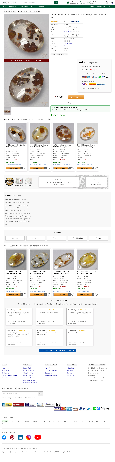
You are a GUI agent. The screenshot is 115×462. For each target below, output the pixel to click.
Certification (78, 238)
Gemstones (13, 6)
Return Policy (27, 368)
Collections (70, 368)
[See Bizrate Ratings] (75, 21)
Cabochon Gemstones (9, 378)
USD (110, 6)
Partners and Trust (51, 375)
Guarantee (57, 238)
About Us (48, 368)
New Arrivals (24, 6)
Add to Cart (76, 97)
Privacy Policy (28, 375)
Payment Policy (28, 370)
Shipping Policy (28, 373)
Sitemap (69, 373)
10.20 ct (67, 29)
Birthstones (5, 373)
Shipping (15, 238)
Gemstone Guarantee (30, 380)
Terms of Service (29, 378)
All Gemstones (7, 370)
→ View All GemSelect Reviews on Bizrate (57, 350)
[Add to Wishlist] (69, 103)
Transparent (68, 43)
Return (98, 238)
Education (41, 6)
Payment (35, 238)
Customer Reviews (51, 370)
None (66, 46)
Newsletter (70, 375)
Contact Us (49, 373)
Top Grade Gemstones (9, 375)
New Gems (5, 368)
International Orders (30, 383)
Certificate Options (58, 54)
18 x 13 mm (68, 32)
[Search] (56, 2)
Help (33, 6)
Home (4, 6)
